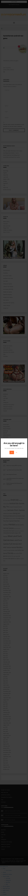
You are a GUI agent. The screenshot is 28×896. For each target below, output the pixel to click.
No (16, 452)
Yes (12, 452)
